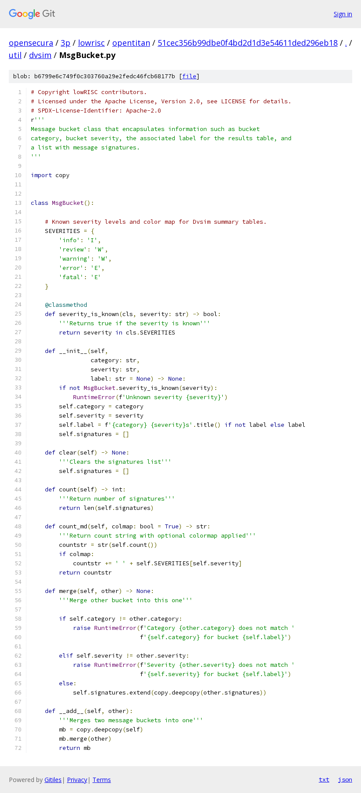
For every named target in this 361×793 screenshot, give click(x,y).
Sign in (343, 14)
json (345, 779)
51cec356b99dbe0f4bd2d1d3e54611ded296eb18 (248, 42)
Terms (101, 779)
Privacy (77, 779)
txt (324, 779)
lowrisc (91, 42)
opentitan (131, 42)
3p (65, 42)
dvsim (40, 55)
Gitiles (53, 779)
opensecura (31, 42)
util (15, 55)
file (189, 76)
